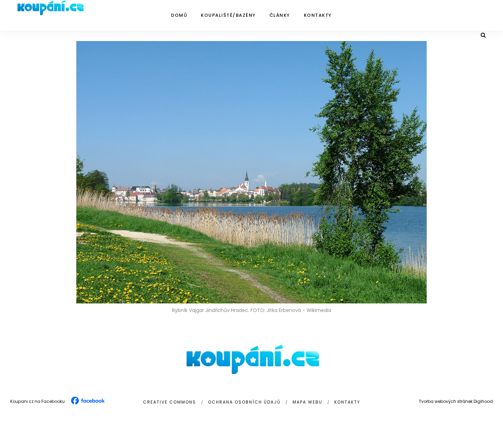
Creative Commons (169, 402)
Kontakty (318, 15)
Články (280, 15)
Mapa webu (307, 402)
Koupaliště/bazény (228, 15)
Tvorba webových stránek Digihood (456, 401)
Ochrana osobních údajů (244, 402)
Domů (179, 15)
